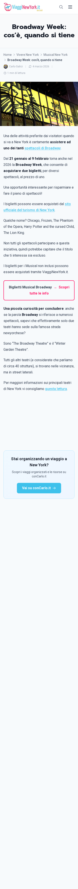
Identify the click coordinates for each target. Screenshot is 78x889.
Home (7, 54)
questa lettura (56, 389)
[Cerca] (61, 7)
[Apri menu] (70, 7)
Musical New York (56, 54)
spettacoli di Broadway (42, 148)
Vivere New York (27, 54)
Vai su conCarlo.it (36, 488)
